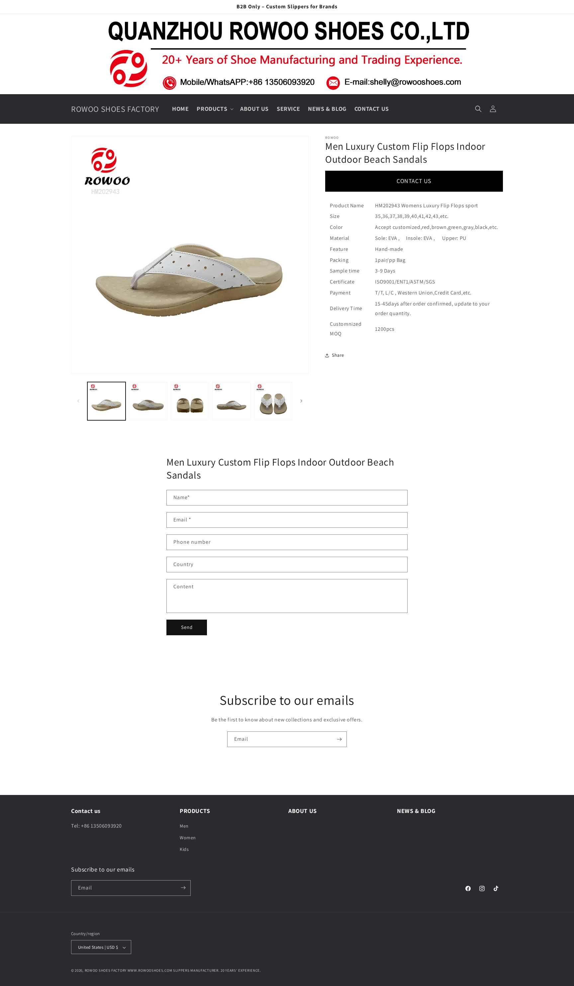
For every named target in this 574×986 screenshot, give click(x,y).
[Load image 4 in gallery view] (231, 401)
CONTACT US (414, 181)
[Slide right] (301, 401)
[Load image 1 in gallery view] (106, 401)
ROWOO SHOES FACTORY (106, 970)
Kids (184, 850)
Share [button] (338, 355)
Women (188, 838)
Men (184, 826)
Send (187, 627)
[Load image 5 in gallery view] (273, 401)
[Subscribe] (339, 739)
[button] (214, 108)
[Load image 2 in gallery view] (148, 401)
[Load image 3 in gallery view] (190, 401)
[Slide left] (78, 401)
